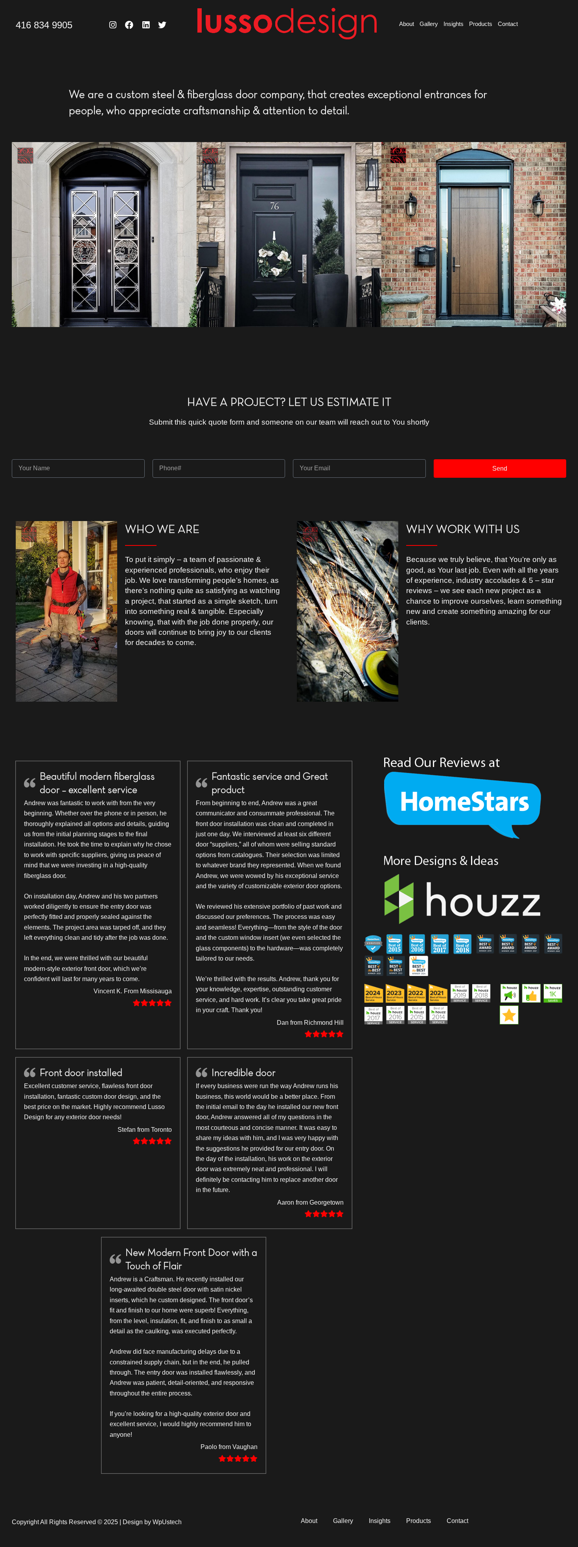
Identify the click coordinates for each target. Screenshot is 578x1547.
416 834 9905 (44, 25)
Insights (454, 23)
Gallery (429, 23)
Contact (508, 23)
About (406, 23)
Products (480, 23)
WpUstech (167, 1522)
